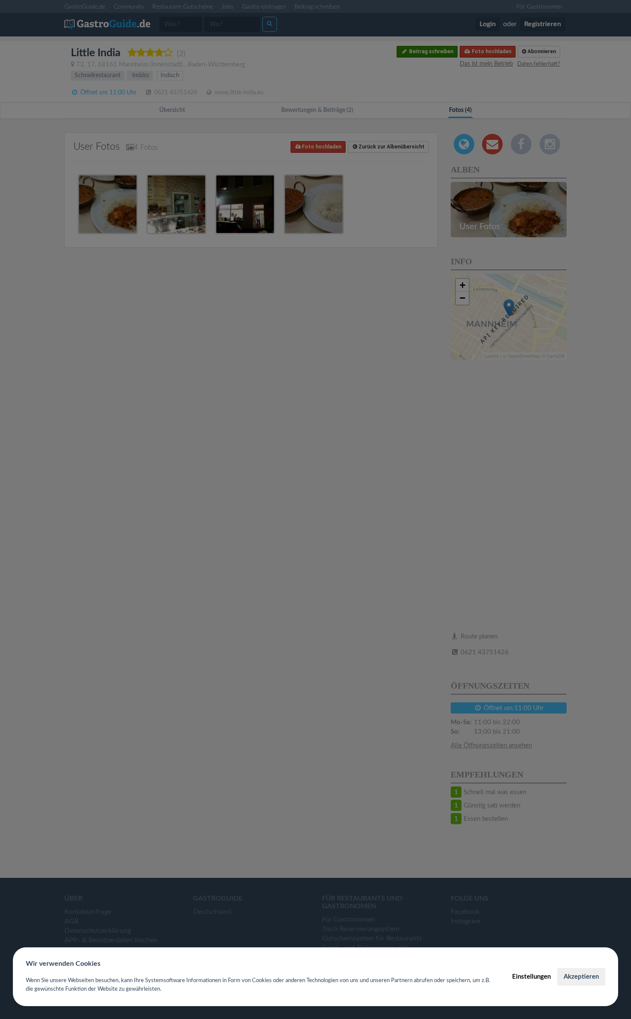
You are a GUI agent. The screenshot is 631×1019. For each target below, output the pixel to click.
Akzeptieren (581, 977)
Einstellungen (531, 977)
